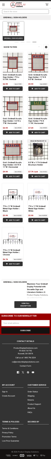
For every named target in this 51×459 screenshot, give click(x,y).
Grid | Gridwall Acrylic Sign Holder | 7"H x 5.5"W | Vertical (12, 77)
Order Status (33, 392)
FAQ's (30, 412)
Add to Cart (14, 89)
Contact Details (25, 341)
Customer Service (37, 385)
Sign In (5, 392)
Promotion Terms (9, 437)
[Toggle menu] (3, 4)
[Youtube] (33, 372)
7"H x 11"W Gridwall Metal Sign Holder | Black (11, 208)
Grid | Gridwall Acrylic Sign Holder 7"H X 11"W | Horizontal (37, 120)
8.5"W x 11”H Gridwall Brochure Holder (37, 163)
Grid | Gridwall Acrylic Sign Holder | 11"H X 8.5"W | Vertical (37, 77)
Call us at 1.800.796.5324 (25, 358)
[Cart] (47, 4)
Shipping (31, 396)
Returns (31, 400)
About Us (31, 408)
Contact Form (25, 366)
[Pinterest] (28, 372)
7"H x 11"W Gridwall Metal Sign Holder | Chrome (11, 252)
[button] (46, 47)
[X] (23, 372)
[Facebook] (18, 372)
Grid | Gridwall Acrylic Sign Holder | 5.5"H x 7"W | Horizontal (12, 120)
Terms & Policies (10, 422)
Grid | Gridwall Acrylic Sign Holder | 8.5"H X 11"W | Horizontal (12, 164)
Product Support (34, 404)
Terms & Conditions (10, 428)
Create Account (8, 396)
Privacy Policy (7, 433)
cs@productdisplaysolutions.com (25, 362)
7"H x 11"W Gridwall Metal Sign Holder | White (37, 208)
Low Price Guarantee (10, 441)
